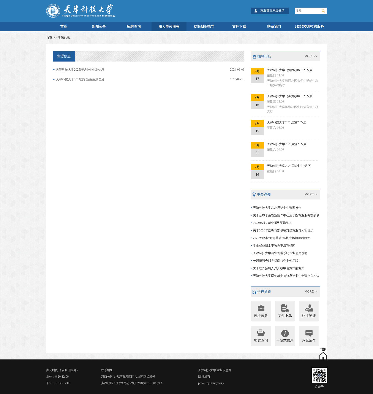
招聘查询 (134, 26)
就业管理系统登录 (272, 10)
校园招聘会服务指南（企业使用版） (277, 260)
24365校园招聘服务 (309, 26)
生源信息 (64, 37)
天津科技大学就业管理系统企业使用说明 (280, 253)
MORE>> (311, 56)
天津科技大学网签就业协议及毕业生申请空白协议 (286, 275)
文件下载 (239, 26)
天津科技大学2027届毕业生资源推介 (277, 207)
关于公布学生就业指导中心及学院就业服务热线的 (286, 215)
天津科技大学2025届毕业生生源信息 (150, 69)
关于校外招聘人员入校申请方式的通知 (278, 268)
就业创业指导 (204, 26)
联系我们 (274, 26)
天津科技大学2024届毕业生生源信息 (150, 79)
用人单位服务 (169, 26)
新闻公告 (99, 26)
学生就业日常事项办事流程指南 (274, 245)
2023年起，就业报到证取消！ (272, 223)
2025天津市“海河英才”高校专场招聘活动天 (281, 238)
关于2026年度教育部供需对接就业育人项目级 (283, 230)
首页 (63, 26)
